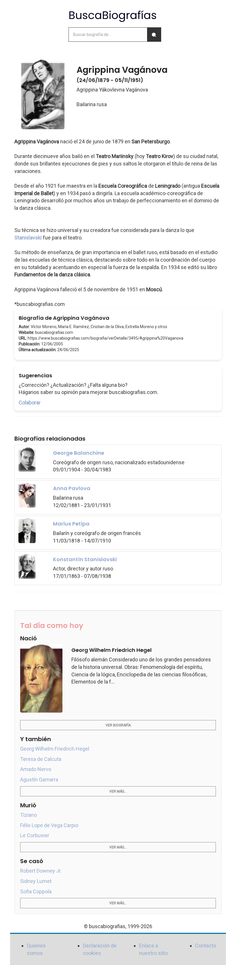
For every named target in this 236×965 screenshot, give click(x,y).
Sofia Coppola (36, 891)
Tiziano (28, 815)
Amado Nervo (35, 769)
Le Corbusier (34, 835)
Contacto (205, 946)
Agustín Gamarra (39, 779)
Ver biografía (118, 725)
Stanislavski (28, 238)
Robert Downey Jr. (41, 871)
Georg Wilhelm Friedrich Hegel (54, 749)
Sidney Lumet (36, 881)
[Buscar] (154, 34)
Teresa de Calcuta (40, 759)
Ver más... (118, 791)
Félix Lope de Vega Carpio (49, 825)
